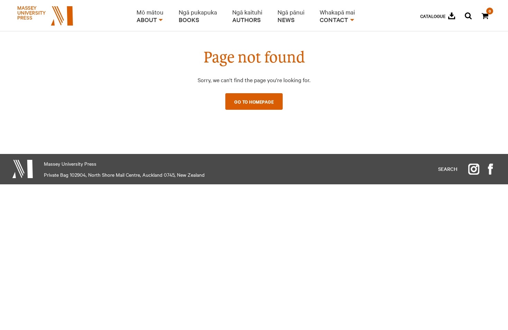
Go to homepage (254, 101)
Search (447, 168)
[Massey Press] (22, 168)
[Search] (468, 15)
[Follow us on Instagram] (473, 169)
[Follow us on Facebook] (490, 169)
